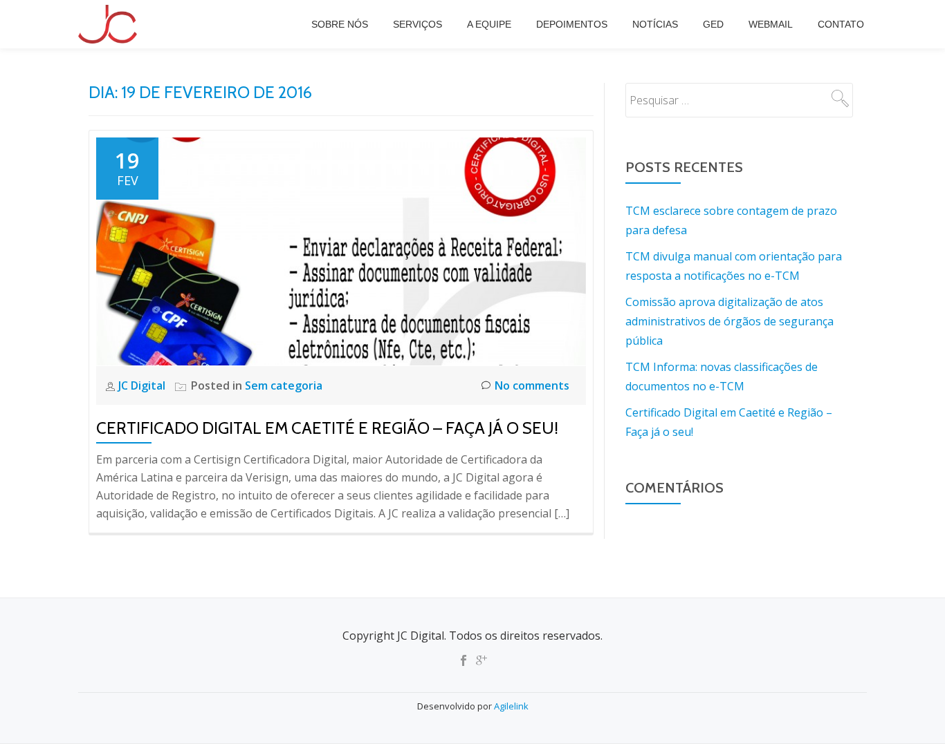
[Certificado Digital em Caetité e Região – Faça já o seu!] (341, 250)
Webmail (771, 24)
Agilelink (511, 706)
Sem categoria (283, 385)
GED (713, 24)
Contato (841, 24)
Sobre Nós (339, 24)
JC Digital (143, 385)
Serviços (417, 24)
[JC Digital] (110, 24)
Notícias (655, 24)
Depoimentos (571, 24)
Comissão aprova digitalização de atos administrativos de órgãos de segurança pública (729, 321)
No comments (532, 385)
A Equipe (489, 24)
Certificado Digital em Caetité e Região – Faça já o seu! (327, 428)
